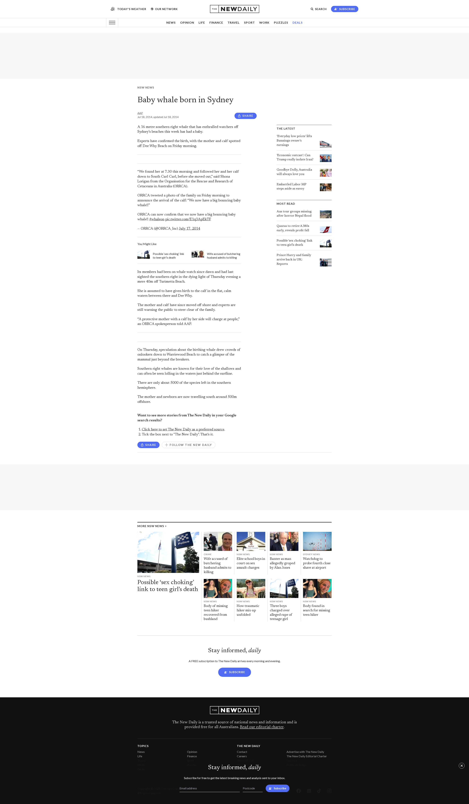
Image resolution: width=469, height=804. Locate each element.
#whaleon (156, 219)
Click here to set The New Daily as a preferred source (183, 429)
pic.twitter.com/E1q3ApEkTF (188, 219)
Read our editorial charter (262, 727)
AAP (140, 113)
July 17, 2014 (189, 229)
